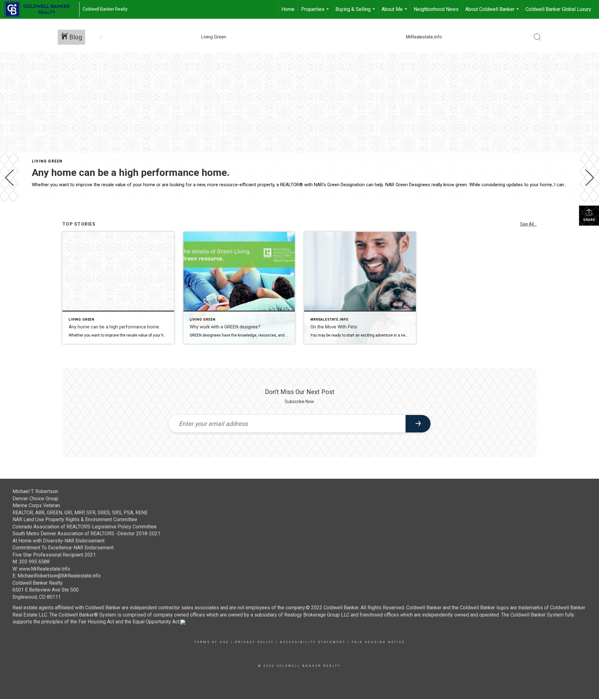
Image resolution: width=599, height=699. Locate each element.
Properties (315, 12)
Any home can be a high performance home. (131, 172)
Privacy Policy (254, 642)
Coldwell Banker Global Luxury (558, 9)
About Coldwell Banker (492, 12)
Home (288, 9)
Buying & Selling (356, 12)
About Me (395, 12)
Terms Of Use (211, 642)
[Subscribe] (418, 423)
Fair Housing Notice (378, 642)
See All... (528, 224)
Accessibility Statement (313, 642)
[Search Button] (537, 37)
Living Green (47, 161)
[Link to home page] (40, 9)
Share (589, 220)
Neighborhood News (436, 9)
